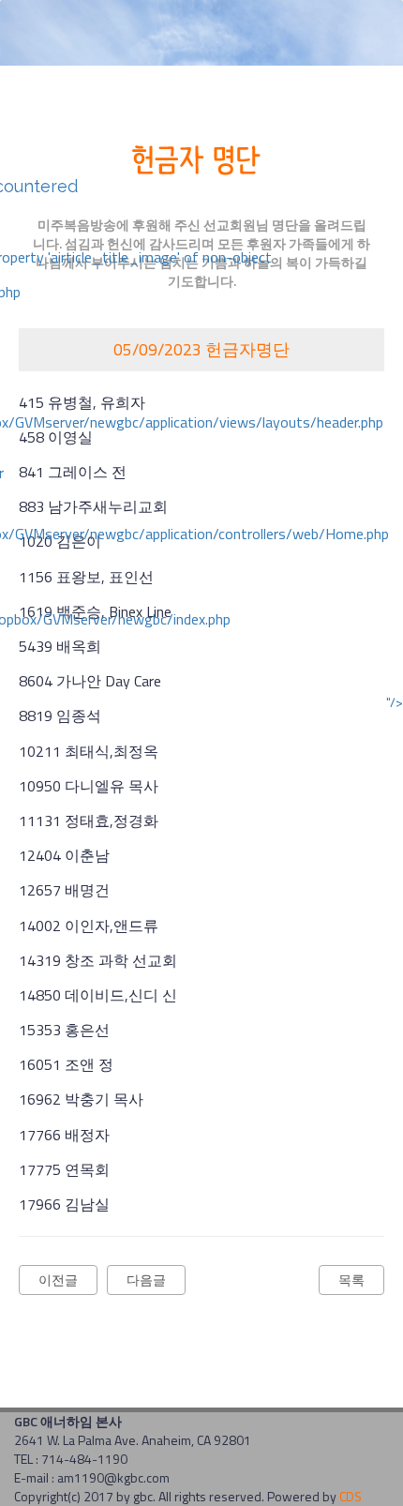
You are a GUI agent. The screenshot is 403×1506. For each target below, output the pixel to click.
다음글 (146, 1279)
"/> (394, 702)
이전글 (58, 1279)
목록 (351, 1279)
